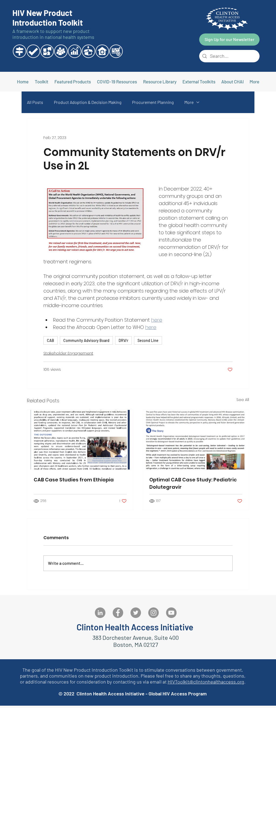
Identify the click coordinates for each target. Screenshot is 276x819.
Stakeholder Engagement (68, 353)
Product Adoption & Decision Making (87, 102)
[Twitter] (135, 612)
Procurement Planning (153, 102)
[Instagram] (153, 612)
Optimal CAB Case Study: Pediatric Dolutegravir (193, 483)
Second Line (147, 340)
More (189, 102)
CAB (50, 340)
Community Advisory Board (86, 340)
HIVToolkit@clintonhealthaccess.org (206, 682)
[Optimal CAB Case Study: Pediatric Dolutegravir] (196, 440)
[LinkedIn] (100, 612)
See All (242, 399)
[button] (199, 81)
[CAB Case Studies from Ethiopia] (80, 440)
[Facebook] (118, 612)
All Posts (35, 102)
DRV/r (123, 340)
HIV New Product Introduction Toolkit (47, 17)
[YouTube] (171, 612)
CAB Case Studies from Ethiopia (74, 479)
